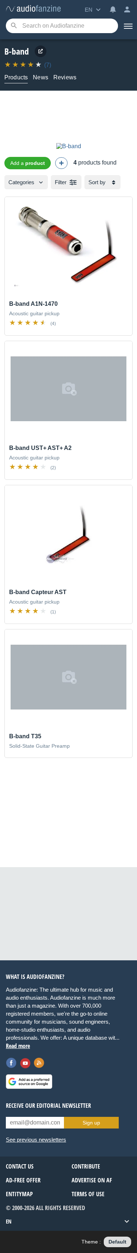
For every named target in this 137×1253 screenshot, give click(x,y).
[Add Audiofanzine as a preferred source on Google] (29, 1081)
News (40, 77)
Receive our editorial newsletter (48, 1106)
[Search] (14, 26)
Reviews (64, 77)
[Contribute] (61, 163)
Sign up (91, 1123)
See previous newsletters (36, 1140)
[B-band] (68, 146)
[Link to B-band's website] (40, 51)
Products (16, 77)
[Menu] (127, 26)
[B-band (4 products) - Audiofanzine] (33, 9)
